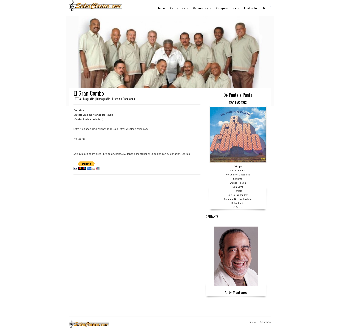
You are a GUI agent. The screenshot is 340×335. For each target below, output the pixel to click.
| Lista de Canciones (123, 98)
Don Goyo (238, 186)
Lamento (237, 178)
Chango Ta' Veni (238, 182)
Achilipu (238, 166)
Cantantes (177, 8)
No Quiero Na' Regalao (238, 174)
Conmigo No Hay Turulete (238, 199)
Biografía (88, 98)
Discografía (103, 98)
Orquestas (200, 8)
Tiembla (237, 190)
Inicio (162, 8)
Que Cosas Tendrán (238, 194)
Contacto (250, 8)
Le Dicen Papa (237, 170)
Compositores (226, 8)
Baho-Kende (237, 203)
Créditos (237, 207)
